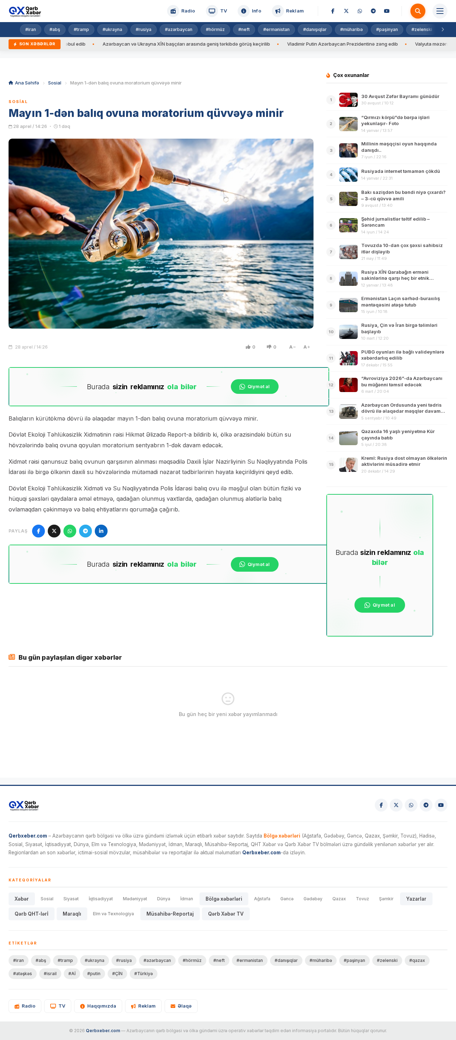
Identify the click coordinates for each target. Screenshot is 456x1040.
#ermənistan (276, 29)
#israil (50, 973)
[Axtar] (417, 11)
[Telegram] (373, 11)
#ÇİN (117, 973)
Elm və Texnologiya (113, 913)
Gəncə (287, 898)
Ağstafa (262, 898)
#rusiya (143, 29)
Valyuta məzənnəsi (400, 44)
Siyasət (71, 898)
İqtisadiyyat (101, 898)
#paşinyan (387, 29)
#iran (30, 29)
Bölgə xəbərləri (224, 899)
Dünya (163, 898)
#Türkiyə (143, 973)
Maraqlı (72, 914)
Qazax (339, 898)
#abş (55, 29)
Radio (28, 1006)
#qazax (417, 960)
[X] (346, 11)
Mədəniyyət (135, 898)
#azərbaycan (178, 29)
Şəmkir (386, 898)
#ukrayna (112, 29)
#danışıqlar (315, 29)
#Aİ (72, 973)
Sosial (54, 83)
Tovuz (362, 898)
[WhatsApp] (360, 11)
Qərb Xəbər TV (226, 914)
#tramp (81, 29)
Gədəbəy (313, 898)
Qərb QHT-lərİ (31, 914)
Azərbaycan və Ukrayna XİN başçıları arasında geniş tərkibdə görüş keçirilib (150, 44)
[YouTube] (387, 11)
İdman (186, 898)
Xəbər (22, 899)
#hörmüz (215, 29)
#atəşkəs (22, 973)
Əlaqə (185, 1006)
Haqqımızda (101, 1006)
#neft (244, 29)
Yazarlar (416, 899)
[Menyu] (439, 11)
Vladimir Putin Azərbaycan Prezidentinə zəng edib (307, 44)
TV (61, 1006)
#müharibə (351, 29)
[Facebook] (333, 11)
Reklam (147, 1006)
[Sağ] (442, 30)
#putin (93, 973)
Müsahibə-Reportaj (170, 914)
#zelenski (421, 29)
